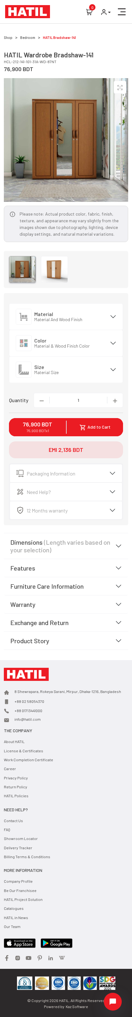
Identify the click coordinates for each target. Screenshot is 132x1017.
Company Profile (18, 881)
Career (10, 768)
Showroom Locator (21, 838)
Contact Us (13, 820)
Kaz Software (77, 1006)
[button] (122, 12)
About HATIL (14, 741)
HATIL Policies (16, 795)
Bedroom (27, 37)
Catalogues (14, 908)
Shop (8, 37)
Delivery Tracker (18, 847)
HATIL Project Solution (23, 899)
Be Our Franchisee (20, 890)
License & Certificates (23, 750)
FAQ (7, 829)
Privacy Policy (16, 778)
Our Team (12, 926)
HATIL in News (16, 917)
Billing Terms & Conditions (27, 856)
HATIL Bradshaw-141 (59, 37)
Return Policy (15, 787)
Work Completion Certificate (28, 759)
